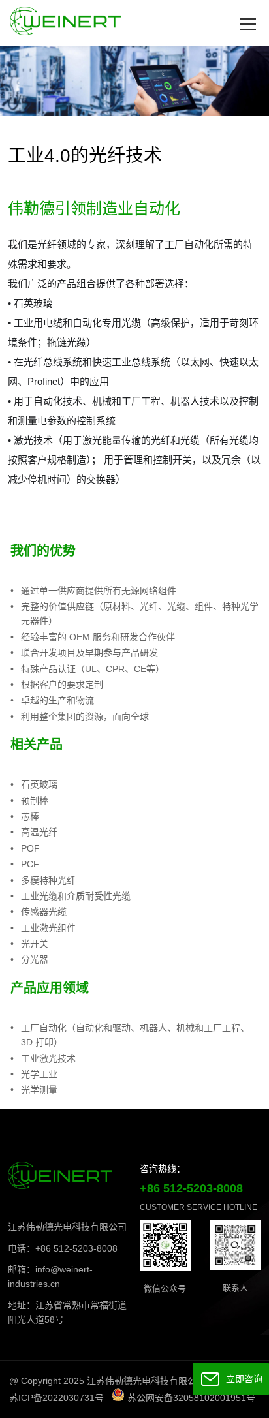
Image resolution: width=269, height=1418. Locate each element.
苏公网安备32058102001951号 (190, 1398)
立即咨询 (241, 1379)
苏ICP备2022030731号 (56, 1398)
